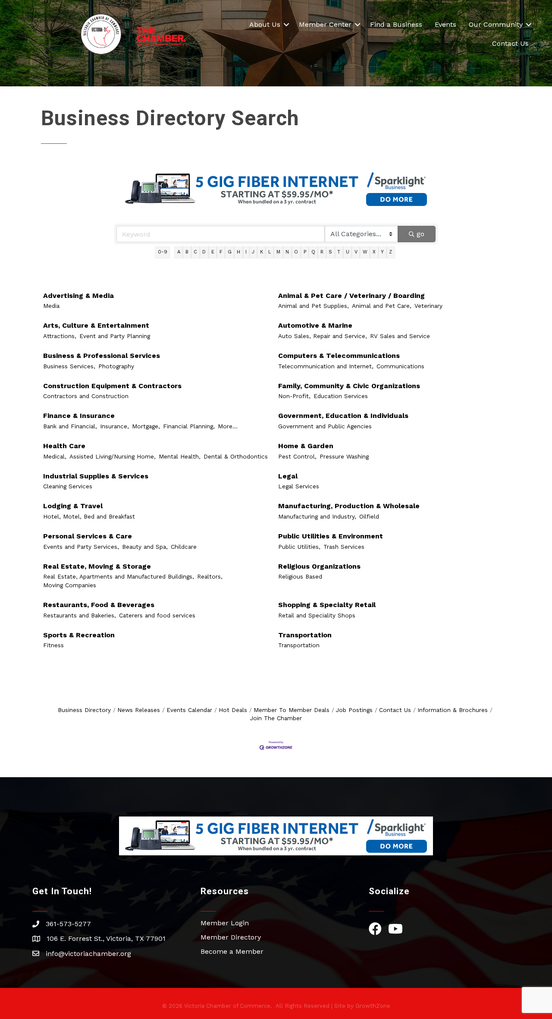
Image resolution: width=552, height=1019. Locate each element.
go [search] (420, 234)
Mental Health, (180, 456)
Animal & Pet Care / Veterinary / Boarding (351, 295)
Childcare (184, 546)
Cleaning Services (67, 486)
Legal (288, 476)
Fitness (53, 645)
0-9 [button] (162, 252)
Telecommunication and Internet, (325, 366)
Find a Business (396, 24)
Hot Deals (233, 709)
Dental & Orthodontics (236, 456)
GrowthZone (372, 1006)
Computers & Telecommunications (339, 355)
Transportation (305, 635)
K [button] (261, 252)
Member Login (225, 923)
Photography (116, 366)
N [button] (287, 252)
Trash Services (343, 546)
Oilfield (369, 516)
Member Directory (231, 937)
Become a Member (232, 951)
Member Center (325, 24)
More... (228, 426)
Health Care (64, 446)
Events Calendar (189, 709)
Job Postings (354, 709)
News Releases (138, 709)
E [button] (212, 252)
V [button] (356, 252)
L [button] (269, 252)
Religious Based (300, 576)
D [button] (204, 252)
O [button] (296, 252)
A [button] (178, 252)
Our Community (496, 24)
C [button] (195, 252)
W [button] (365, 252)
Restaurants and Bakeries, (79, 615)
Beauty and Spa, (145, 546)
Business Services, (69, 366)
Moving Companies (69, 585)
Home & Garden (305, 446)
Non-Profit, (294, 395)
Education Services (341, 395)
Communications (400, 366)
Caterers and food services (157, 615)
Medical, (54, 456)
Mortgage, (146, 426)
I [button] (246, 252)
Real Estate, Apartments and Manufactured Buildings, (118, 576)
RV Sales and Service (400, 335)
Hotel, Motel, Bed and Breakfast (89, 516)
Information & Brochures (452, 709)
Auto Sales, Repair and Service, (322, 335)
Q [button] (313, 252)
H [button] (238, 252)
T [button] (338, 252)
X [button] (374, 252)
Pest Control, (297, 456)
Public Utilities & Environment (330, 536)
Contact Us (510, 43)
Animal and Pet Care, (381, 305)
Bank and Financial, (70, 426)
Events (445, 24)
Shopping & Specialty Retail (327, 605)
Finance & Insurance (79, 415)
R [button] (321, 252)
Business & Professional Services (101, 355)
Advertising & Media (78, 295)
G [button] (230, 252)
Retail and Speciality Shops (316, 615)
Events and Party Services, (81, 546)
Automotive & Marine (315, 325)
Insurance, (114, 426)
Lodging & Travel (73, 506)
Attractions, (59, 335)
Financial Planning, (189, 426)
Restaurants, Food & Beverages (98, 605)
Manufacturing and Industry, (317, 516)
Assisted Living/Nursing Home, (112, 456)
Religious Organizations (319, 566)
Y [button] (382, 252)
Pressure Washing (344, 456)
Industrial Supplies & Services (95, 476)
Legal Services (298, 486)
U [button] (347, 252)
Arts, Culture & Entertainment (96, 325)
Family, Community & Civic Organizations (349, 386)
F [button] (221, 252)
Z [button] (390, 252)
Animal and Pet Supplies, (313, 305)
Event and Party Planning (114, 335)
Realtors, (210, 576)
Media (51, 305)
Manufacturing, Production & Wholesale (349, 506)
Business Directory (84, 709)
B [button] (186, 252)
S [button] (330, 252)
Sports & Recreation (79, 635)
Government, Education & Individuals (343, 415)
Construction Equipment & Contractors (112, 386)
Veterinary (428, 305)
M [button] (278, 252)
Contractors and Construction (86, 395)
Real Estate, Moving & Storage (97, 566)
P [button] (305, 252)
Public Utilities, (299, 546)
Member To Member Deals (291, 709)
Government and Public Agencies (325, 426)
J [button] (253, 252)
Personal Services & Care (87, 536)
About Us (264, 24)
